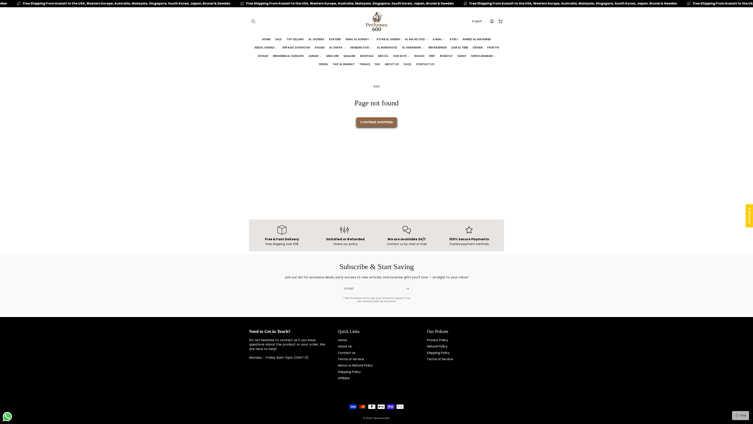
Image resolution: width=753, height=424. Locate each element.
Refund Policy (437, 346)
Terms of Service (351, 359)
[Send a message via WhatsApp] (7, 416)
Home (342, 340)
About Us (345, 346)
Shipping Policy (349, 372)
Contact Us (346, 353)
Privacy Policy (437, 340)
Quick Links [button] (349, 331)
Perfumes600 (381, 418)
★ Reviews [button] (749, 215)
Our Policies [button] (437, 331)
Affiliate (344, 378)
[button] (253, 21)
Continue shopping (376, 122)
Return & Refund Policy (355, 365)
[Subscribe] (407, 288)
